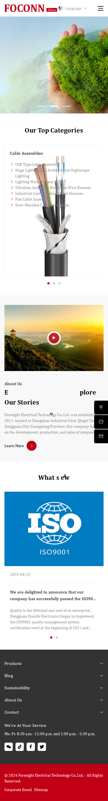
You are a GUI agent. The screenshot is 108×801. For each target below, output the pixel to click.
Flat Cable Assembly (32, 199)
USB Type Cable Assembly (37, 164)
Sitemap (41, 789)
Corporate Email (18, 789)
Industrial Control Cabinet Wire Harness (49, 193)
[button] (41, 106)
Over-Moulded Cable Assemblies (42, 205)
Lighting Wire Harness (34, 182)
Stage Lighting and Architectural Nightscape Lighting (52, 173)
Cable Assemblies (26, 153)
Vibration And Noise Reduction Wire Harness (53, 187)
